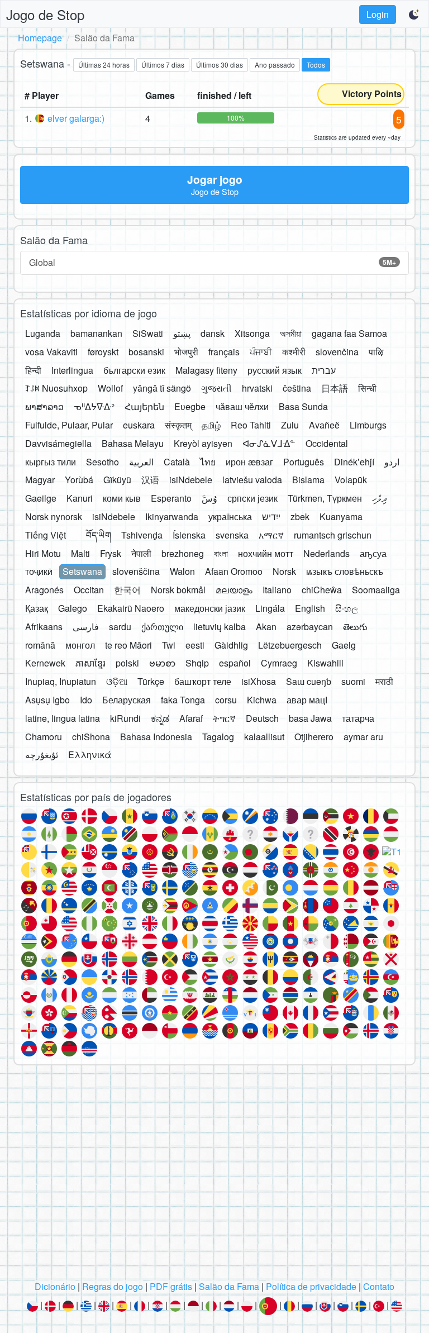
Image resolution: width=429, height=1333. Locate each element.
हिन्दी (33, 370)
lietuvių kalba (219, 626)
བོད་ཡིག (98, 535)
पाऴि (376, 351)
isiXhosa (258, 681)
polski (127, 662)
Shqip (197, 662)
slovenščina (136, 571)
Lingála (270, 608)
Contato (378, 1286)
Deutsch (262, 718)
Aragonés (44, 589)
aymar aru (363, 736)
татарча (358, 718)
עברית (324, 370)
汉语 (150, 479)
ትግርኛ (224, 718)
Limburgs (368, 424)
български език (134, 370)
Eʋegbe (190, 406)
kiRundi (125, 718)
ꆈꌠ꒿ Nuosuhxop (56, 388)
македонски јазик (209, 608)
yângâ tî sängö (162, 388)
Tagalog (218, 736)
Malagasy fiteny (206, 370)
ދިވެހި (379, 498)
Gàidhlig (231, 645)
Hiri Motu (43, 553)
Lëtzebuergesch (290, 645)
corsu (226, 699)
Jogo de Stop (45, 14)
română (40, 645)
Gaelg (344, 645)
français (224, 351)
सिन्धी (367, 388)
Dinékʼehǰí (354, 461)
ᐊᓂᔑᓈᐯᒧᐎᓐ (268, 443)
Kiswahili (325, 662)
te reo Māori (128, 645)
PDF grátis (171, 1286)
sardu (120, 626)
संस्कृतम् (178, 424)
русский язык (274, 370)
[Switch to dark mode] (414, 14)
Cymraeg (279, 662)
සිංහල (346, 608)
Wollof (110, 388)
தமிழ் (211, 424)
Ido (86, 699)
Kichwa (262, 699)
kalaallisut (264, 736)
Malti (80, 553)
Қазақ (36, 608)
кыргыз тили (50, 461)
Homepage (40, 37)
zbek (299, 516)
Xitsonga (252, 333)
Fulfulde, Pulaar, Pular (69, 424)
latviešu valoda (252, 479)
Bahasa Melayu (133, 443)
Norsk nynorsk (53, 516)
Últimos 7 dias (162, 64)
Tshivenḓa (142, 535)
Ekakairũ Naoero (130, 608)
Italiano (277, 589)
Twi (168, 645)
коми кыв (122, 498)
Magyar (40, 479)
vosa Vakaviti (51, 351)
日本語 (334, 388)
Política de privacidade (311, 1286)
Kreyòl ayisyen (203, 443)
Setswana (82, 571)
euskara (139, 424)
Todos (316, 64)
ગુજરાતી (216, 388)
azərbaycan (310, 626)
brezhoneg (182, 553)
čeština (297, 388)
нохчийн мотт (265, 553)
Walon (182, 571)
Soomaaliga (376, 589)
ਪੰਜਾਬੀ (261, 351)
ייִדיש (271, 516)
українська (230, 516)
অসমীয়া (291, 333)
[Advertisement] (214, 1176)
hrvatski (257, 388)
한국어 (127, 589)
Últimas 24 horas (104, 64)
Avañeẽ (324, 424)
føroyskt (103, 351)
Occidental (327, 443)
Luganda (42, 333)
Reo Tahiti (251, 424)
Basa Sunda (303, 406)
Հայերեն (144, 406)
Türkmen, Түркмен (325, 498)
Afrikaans (44, 626)
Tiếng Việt (45, 535)
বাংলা (221, 553)
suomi (353, 681)
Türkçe (150, 681)
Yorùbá (79, 479)
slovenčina (337, 351)
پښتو (181, 333)
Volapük (351, 479)
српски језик (252, 498)
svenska (232, 535)
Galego (72, 608)
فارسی (86, 626)
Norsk (284, 571)
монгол (80, 645)
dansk (213, 333)
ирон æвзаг (249, 461)
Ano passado (275, 64)
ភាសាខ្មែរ (90, 662)
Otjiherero (313, 736)
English (310, 608)
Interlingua (72, 370)
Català (177, 461)
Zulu (290, 424)
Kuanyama (341, 516)
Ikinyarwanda (171, 516)
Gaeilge (40, 498)
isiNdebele (190, 479)
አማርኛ (271, 535)
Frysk (110, 553)
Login (377, 14)
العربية (141, 461)
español (235, 662)
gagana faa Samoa (349, 333)
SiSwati (147, 333)
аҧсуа (373, 553)
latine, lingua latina (62, 718)
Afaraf (191, 718)
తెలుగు (355, 626)
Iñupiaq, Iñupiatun (60, 681)
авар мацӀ (307, 699)
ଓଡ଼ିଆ (116, 681)
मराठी (384, 681)
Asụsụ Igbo (47, 699)
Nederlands (326, 553)
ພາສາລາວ (44, 406)
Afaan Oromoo (234, 571)
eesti (194, 645)
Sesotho (102, 461)
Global (212, 262)
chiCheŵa (322, 589)
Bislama (308, 479)
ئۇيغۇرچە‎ (41, 754)
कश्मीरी (294, 351)
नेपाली (141, 553)
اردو (391, 461)
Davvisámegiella (58, 443)
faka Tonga (183, 699)
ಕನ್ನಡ (160, 718)
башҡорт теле (202, 681)
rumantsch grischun (332, 535)
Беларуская (126, 699)
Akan (266, 626)
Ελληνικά (89, 754)
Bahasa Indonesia (156, 736)
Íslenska (189, 535)
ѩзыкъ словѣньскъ (344, 571)
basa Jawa (310, 718)
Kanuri (79, 498)
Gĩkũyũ (117, 479)
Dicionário (55, 1286)
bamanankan (96, 333)
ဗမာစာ (162, 662)
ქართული (162, 626)
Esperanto (171, 498)
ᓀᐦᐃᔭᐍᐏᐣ (94, 406)
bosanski (146, 351)
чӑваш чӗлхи (242, 406)
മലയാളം (234, 589)
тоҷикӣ (39, 571)
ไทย (208, 461)
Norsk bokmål (178, 589)
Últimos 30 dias (219, 64)
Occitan (89, 589)
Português (303, 461)
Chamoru (43, 736)
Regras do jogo (112, 1286)
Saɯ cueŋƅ (308, 681)
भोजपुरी (186, 351)
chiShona (91, 736)
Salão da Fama (229, 1286)
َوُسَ (209, 498)
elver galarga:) (75, 118)
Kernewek (45, 662)
